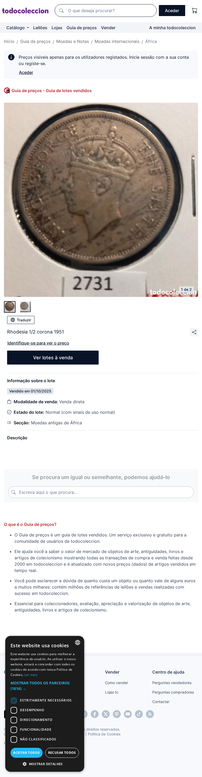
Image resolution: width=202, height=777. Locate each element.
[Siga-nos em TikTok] (139, 714)
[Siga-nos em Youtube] (128, 714)
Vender (108, 27)
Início (9, 41)
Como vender (116, 682)
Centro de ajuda (168, 672)
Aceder (26, 72)
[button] (45, 685)
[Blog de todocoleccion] (150, 714)
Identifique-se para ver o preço (38, 343)
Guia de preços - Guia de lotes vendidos (52, 90)
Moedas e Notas (72, 41)
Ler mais (31, 675)
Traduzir (24, 320)
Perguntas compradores (173, 692)
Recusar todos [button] (62, 752)
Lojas (57, 27)
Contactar (160, 701)
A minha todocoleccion (172, 27)
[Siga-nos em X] (106, 714)
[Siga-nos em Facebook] (95, 714)
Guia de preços (82, 27)
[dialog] (44, 704)
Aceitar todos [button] (26, 752)
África (151, 41)
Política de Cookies (104, 734)
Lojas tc (111, 692)
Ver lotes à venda (53, 357)
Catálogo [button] (16, 27)
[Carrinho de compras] (194, 10)
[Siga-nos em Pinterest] (117, 714)
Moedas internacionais (117, 41)
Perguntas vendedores (171, 682)
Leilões (40, 27)
